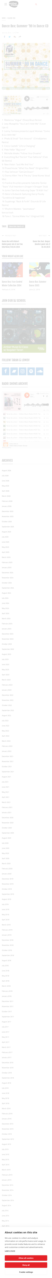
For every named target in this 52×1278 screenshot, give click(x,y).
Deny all (26, 1265)
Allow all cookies (26, 1258)
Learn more (10, 1250)
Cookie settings (26, 1272)
